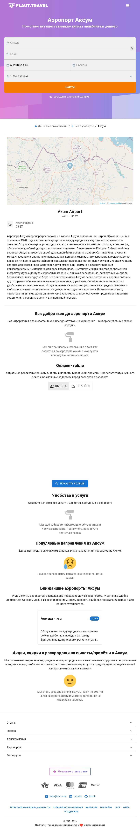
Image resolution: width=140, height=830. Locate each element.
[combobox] (72, 42)
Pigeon (102, 203)
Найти (70, 87)
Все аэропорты (84, 126)
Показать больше (72, 483)
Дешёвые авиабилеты (52, 126)
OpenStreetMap (115, 203)
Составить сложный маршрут (72, 96)
